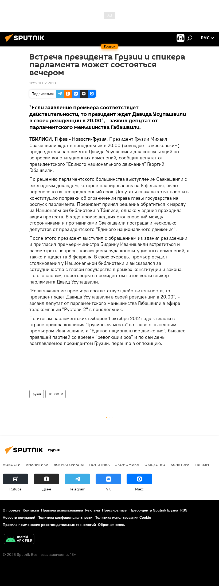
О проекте (12, 510)
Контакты (31, 510)
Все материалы (69, 464)
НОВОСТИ (55, 394)
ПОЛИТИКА (99, 464)
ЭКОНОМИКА (127, 464)
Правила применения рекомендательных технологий (49, 524)
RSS (183, 510)
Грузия (36, 394)
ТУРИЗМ (202, 464)
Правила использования (62, 510)
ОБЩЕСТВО (154, 464)
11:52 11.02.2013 (42, 83)
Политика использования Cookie (123, 517)
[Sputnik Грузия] (26, 42)
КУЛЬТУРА (180, 464)
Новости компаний (19, 517)
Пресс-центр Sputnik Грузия (154, 510)
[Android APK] (19, 540)
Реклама (92, 510)
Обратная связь (111, 524)
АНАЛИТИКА (37, 464)
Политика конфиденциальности (64, 517)
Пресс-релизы (114, 510)
